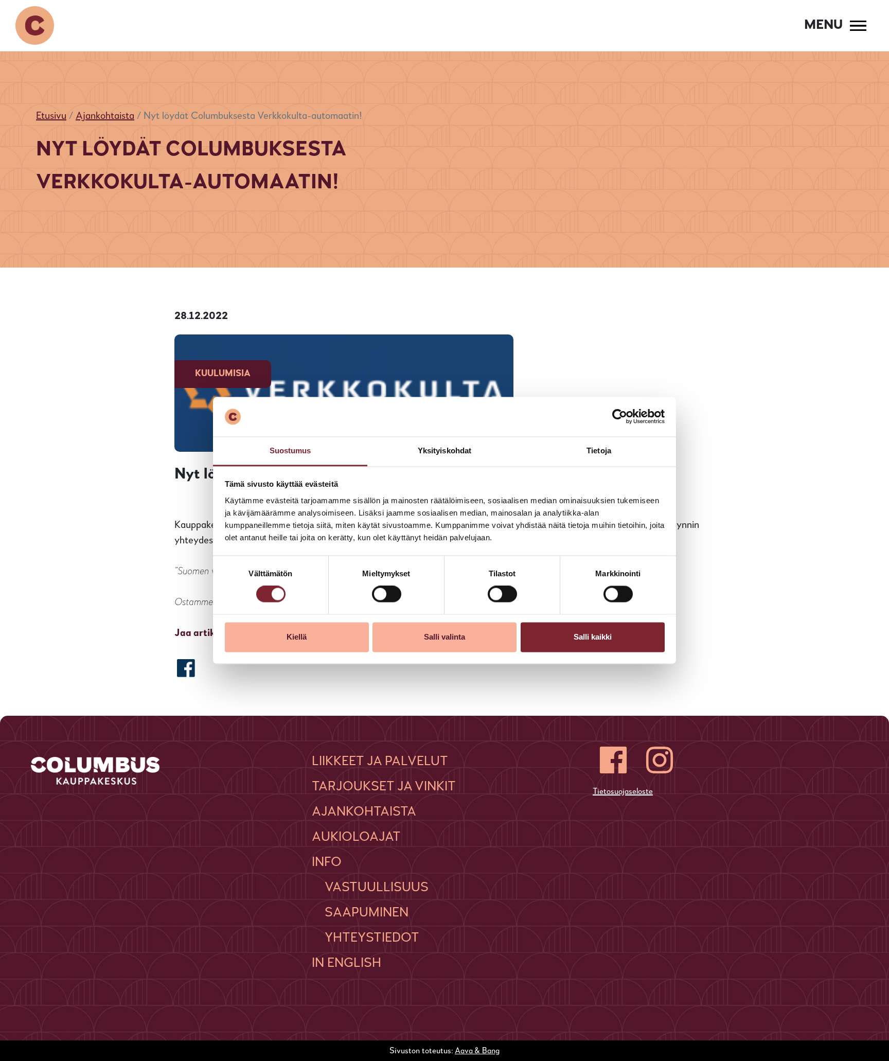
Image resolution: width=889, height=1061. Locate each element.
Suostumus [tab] (290, 450)
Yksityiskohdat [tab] (444, 450)
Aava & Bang (477, 1051)
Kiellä (297, 636)
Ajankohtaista (105, 116)
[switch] (386, 594)
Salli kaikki (593, 636)
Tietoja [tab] (598, 450)
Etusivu (51, 116)
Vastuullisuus (377, 887)
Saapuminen (366, 912)
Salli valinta (444, 636)
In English (346, 963)
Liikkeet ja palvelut (380, 761)
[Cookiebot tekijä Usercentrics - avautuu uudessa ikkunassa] (620, 417)
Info (327, 862)
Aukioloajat (356, 837)
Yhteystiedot (372, 938)
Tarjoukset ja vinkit (384, 786)
